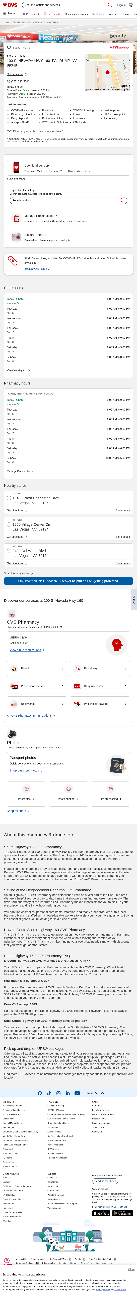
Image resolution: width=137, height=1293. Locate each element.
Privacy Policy (103, 1289)
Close (131, 1269)
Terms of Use (120, 1289)
